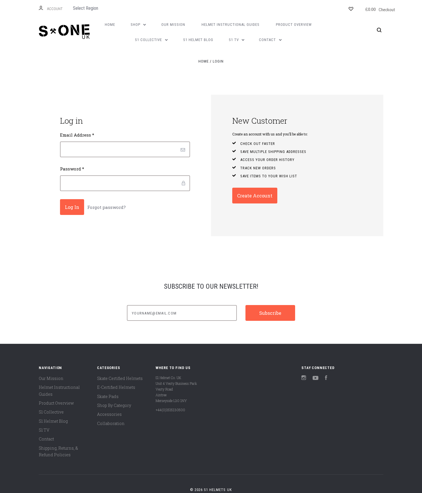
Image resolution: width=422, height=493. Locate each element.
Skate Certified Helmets (120, 378)
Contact (268, 40)
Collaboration (111, 423)
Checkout (380, 9)
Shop (136, 24)
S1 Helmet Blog (198, 40)
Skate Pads (108, 396)
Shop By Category (114, 405)
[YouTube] (315, 378)
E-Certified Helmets (116, 387)
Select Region (85, 8)
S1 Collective (149, 40)
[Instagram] (303, 378)
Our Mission (173, 24)
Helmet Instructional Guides (231, 24)
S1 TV (234, 40)
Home (110, 24)
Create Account (254, 196)
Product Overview (294, 24)
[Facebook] (326, 378)
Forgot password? (106, 207)
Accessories (109, 414)
